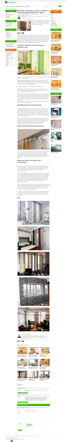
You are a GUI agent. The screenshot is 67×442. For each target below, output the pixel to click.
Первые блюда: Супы (9, 53)
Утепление (52, 18)
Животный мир (8, 36)
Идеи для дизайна (54, 24)
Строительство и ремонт (11, 8)
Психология (8, 17)
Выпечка (7, 59)
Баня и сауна (53, 21)
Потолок (52, 14)
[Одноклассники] (21, 33)
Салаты (7, 56)
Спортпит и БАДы (9, 24)
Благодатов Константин (27, 15)
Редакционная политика (9, 438)
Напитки (7, 65)
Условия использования (21, 439)
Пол (51, 17)
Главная (7, 8)
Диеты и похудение (9, 14)
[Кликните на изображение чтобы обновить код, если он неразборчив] (29, 426)
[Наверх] (12, 441)
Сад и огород (8, 37)
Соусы (7, 62)
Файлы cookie (16, 439)
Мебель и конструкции (54, 26)
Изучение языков (9, 34)
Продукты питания (9, 23)
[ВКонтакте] (18, 33)
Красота (7, 13)
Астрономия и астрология (10, 43)
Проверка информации (15, 438)
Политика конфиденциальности (10, 439)
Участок (52, 20)
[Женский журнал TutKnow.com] (11, 2)
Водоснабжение (53, 23)
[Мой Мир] (23, 33)
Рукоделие (7, 33)
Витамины (7, 26)
